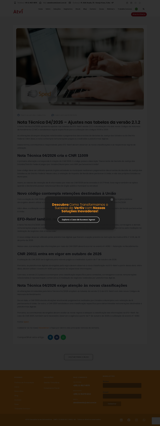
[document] (80, 213)
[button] (112, 199)
